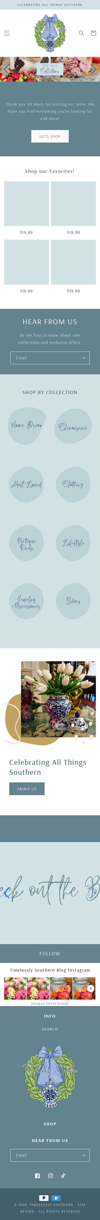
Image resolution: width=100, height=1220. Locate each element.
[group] (50, 893)
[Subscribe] (83, 357)
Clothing (70, 512)
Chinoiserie (70, 454)
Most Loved (23, 512)
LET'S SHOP (50, 136)
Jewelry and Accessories (25, 632)
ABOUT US (26, 788)
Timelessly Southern (51, 1205)
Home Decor (23, 454)
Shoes (70, 629)
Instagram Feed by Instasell (50, 1003)
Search (50, 1029)
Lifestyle (70, 571)
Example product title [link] (26, 203)
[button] (7, 33)
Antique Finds (23, 571)
